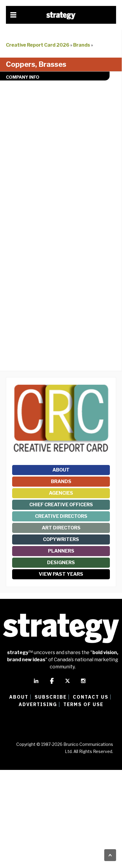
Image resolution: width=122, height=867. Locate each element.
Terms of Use (83, 704)
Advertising (38, 704)
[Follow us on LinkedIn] (36, 683)
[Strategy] (61, 15)
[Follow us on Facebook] (51, 683)
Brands (81, 45)
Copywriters (61, 539)
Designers (61, 562)
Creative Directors (61, 516)
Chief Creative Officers (61, 504)
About (61, 470)
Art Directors (61, 528)
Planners (61, 551)
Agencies (61, 493)
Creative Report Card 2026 (37, 45)
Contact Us (90, 697)
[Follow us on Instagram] (83, 683)
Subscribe (51, 697)
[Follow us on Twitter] (67, 683)
